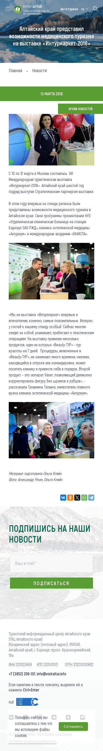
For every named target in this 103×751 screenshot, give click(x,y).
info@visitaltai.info (51, 673)
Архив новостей (80, 109)
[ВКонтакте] (63, 498)
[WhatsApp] (84, 498)
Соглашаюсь (73, 726)
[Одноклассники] (70, 498)
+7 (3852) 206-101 (22, 673)
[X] (77, 498)
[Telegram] (91, 498)
